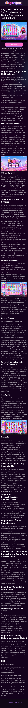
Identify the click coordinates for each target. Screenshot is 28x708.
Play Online (14, 44)
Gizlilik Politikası (9, 702)
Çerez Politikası (18, 702)
